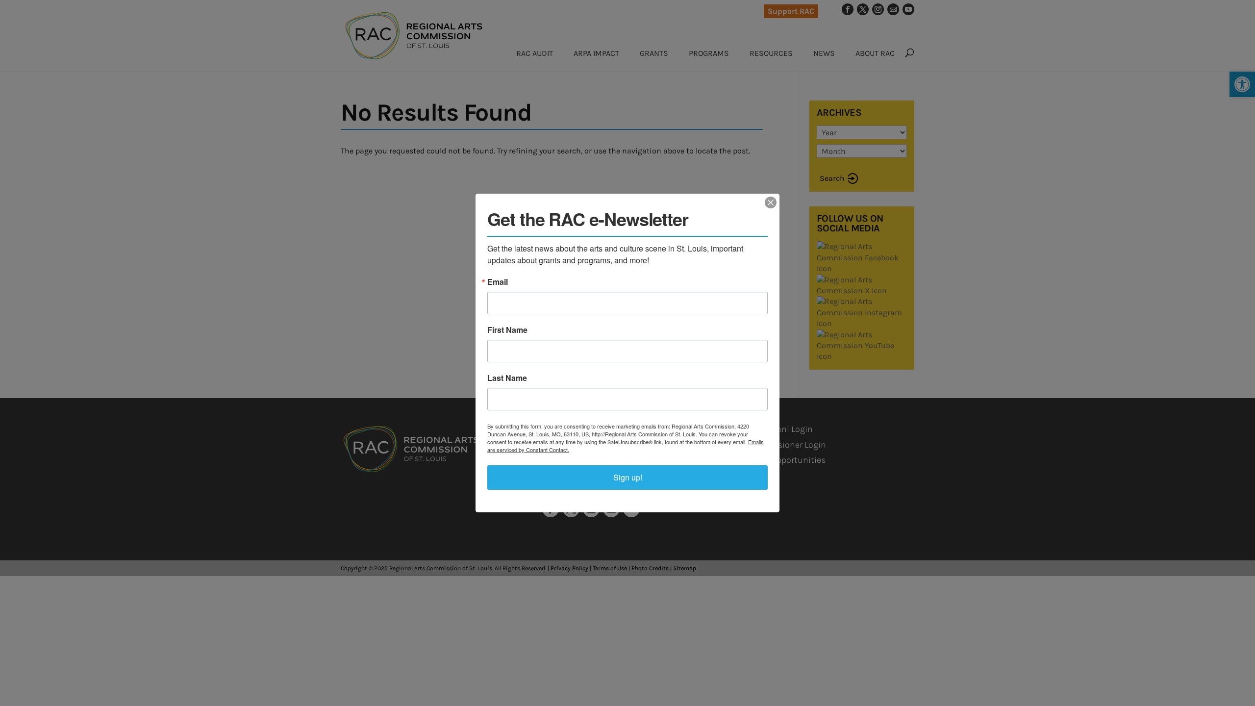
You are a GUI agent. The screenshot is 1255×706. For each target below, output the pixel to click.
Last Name (507, 378)
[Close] (771, 202)
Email (497, 282)
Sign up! (627, 477)
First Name (507, 330)
